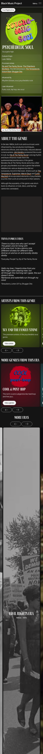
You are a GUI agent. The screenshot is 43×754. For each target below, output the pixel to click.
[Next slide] (17, 350)
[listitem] (20, 325)
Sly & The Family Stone (19, 155)
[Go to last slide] (6, 350)
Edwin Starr (6, 71)
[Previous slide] (15, 424)
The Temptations (32, 69)
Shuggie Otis (17, 71)
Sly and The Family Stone (12, 66)
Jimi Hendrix (19, 152)
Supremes (16, 173)
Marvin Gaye (26, 173)
